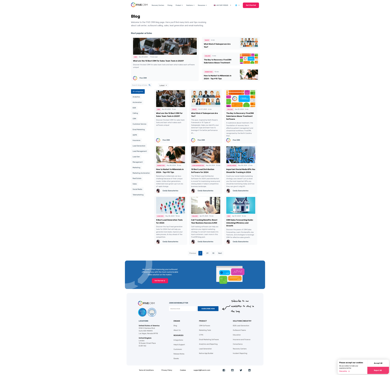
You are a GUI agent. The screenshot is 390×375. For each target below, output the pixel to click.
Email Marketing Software (209, 340)
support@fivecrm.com (202, 370)
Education (237, 335)
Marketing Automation (141, 173)
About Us (177, 330)
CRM (134, 119)
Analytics (136, 97)
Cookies (183, 370)
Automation (137, 102)
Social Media (137, 189)
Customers (178, 349)
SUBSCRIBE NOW (208, 309)
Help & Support (179, 345)
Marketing (136, 168)
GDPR (135, 135)
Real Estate (137, 178)
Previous (192, 253)
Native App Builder (206, 353)
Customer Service (139, 124)
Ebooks (176, 358)
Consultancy (238, 344)
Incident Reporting (240, 353)
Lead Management (140, 151)
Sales (135, 184)
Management (138, 162)
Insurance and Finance (241, 340)
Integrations (178, 340)
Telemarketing (138, 195)
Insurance (136, 140)
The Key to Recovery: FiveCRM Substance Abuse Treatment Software (217, 63)
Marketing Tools (205, 330)
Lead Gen (136, 157)
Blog (175, 326)
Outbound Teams (239, 330)
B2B (134, 108)
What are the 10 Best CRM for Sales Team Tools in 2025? (158, 61)
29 (207, 253)
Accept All (378, 363)
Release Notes (179, 354)
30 (213, 253)
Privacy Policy (166, 370)
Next (220, 253)
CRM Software (204, 326)
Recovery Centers (158, 5)
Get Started (251, 5)
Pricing (169, 5)
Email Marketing (139, 129)
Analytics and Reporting (208, 344)
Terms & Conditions (146, 370)
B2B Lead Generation (241, 326)
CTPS (201, 335)
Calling (135, 113)
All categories (138, 91)
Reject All (378, 370)
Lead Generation (139, 146)
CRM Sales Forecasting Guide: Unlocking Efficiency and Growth (239, 223)
